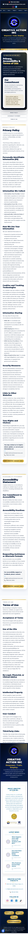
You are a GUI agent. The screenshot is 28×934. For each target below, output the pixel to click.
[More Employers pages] (16, 10)
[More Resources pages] (22, 10)
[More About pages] (5, 10)
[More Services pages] (10, 10)
